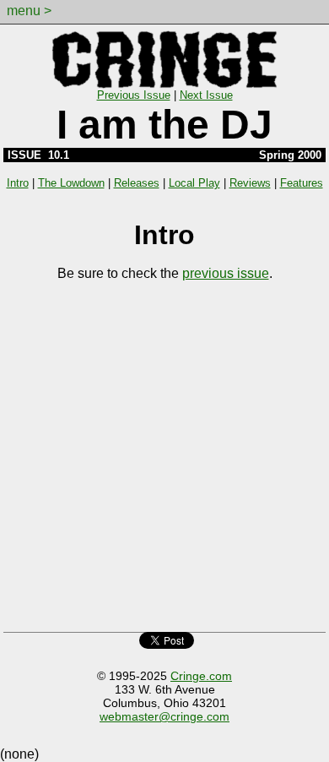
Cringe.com (201, 676)
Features (301, 183)
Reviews (250, 183)
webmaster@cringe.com (164, 716)
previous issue (225, 273)
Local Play (194, 183)
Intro (18, 183)
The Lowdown (71, 183)
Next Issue (206, 95)
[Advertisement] (164, 461)
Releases (136, 183)
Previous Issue (133, 95)
